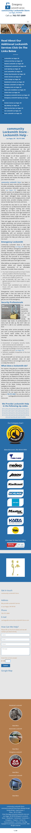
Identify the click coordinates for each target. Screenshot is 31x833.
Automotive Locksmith (15, 729)
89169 (13, 417)
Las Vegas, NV (10, 138)
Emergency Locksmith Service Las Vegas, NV (17, 95)
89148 (27, 415)
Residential (10, 818)
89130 (10, 413)
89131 (13, 413)
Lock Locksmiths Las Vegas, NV (13, 71)
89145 (17, 415)
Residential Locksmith (15, 705)
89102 (6, 409)
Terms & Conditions (9, 822)
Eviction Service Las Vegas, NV (12, 103)
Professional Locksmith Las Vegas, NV (15, 66)
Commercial (17, 818)
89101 (3, 409)
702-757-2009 (19, 15)
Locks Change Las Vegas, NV (12, 79)
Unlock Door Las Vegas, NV (12, 92)
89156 (10, 417)
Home (3, 818)
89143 (10, 415)
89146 (20, 415)
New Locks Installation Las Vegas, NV (15, 90)
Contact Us (22, 820)
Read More (15, 726)
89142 (6, 415)
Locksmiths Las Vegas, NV (11, 58)
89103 (10, 409)
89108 (23, 409)
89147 (23, 415)
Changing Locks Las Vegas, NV (12, 87)
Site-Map (24, 822)
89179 (20, 417)
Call (16, 830)
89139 (27, 413)
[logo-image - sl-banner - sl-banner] (15, 29)
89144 (13, 415)
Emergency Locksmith (15, 752)
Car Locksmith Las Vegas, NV (12, 111)
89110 (3, 411)
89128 (3, 413)
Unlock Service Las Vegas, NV (12, 77)
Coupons (15, 820)
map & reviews (20, 810)
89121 (23, 411)
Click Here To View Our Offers (15, 540)
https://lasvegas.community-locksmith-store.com (15, 814)
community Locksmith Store (11, 182)
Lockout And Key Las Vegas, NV (13, 61)
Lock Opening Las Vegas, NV (12, 69)
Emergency (9, 820)
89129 (6, 413)
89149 (7, 417)
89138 (23, 413)
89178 (17, 417)
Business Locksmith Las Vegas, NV (14, 84)
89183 (24, 417)
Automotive (25, 818)
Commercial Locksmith (15, 775)
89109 (27, 409)
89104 (13, 409)
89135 (20, 413)
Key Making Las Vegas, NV (11, 105)
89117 (13, 411)
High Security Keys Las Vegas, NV (13, 108)
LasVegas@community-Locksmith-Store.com (15, 620)
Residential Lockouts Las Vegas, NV (14, 82)
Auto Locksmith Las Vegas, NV (13, 113)
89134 (17, 413)
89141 (3, 415)
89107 (20, 409)
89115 (10, 411)
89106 (17, 409)
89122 (27, 411)
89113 (6, 411)
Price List (18, 822)
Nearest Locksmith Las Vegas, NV (13, 63)
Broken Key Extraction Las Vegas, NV (14, 74)
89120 (20, 411)
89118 (17, 411)
